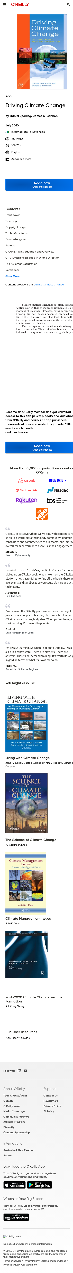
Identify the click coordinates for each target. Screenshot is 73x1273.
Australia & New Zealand (18, 1150)
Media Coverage (14, 1111)
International (13, 1143)
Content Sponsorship (16, 1132)
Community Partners (16, 1116)
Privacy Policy (52, 1106)
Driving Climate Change (49, 284)
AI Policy (48, 1111)
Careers (8, 1101)
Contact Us (50, 1095)
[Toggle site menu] (4, 4)
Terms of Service (12, 1260)
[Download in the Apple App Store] (14, 1188)
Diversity (8, 1127)
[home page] (20, 4)
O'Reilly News (11, 1106)
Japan (7, 1155)
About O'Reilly (14, 1089)
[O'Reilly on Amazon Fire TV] (16, 1220)
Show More (12, 276)
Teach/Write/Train (15, 1095)
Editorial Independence (53, 1260)
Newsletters (50, 1101)
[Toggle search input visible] (69, 4)
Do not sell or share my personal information (27, 1244)
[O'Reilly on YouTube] (25, 1070)
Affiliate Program (14, 1122)
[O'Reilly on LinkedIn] (19, 1070)
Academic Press (21, 159)
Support (49, 1089)
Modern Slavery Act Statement (20, 1264)
